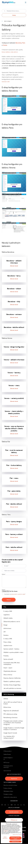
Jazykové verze (8, 645)
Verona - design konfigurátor (14, 347)
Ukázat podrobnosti (5, 837)
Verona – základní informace (14, 360)
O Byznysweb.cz (7, 751)
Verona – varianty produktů (14, 398)
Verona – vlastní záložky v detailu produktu (14, 412)
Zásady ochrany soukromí (17, 834)
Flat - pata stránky (14, 491)
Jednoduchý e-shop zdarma (10, 797)
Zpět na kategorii (7, 21)
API (5, 632)
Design (5, 625)
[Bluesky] (15, 805)
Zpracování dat (7, 770)
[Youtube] (11, 805)
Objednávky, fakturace (10, 671)
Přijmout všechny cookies (15, 838)
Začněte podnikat (14, 812)
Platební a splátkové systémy (12, 681)
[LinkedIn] (21, 805)
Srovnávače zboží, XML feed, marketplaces (12, 663)
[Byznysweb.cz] (8, 2)
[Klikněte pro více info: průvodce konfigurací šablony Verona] (14, 191)
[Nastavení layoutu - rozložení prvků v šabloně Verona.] (14, 218)
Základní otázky (8, 618)
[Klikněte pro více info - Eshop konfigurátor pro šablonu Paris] (14, 156)
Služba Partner (7, 754)
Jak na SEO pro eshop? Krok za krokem (13, 703)
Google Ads (6, 830)
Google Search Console (10, 733)
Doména (6, 635)
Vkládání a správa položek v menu (13, 652)
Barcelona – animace (14, 314)
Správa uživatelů (8, 659)
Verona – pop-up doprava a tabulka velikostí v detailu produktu (14, 428)
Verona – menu (14, 385)
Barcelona (19, 43)
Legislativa (7, 614)
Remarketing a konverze (10, 717)
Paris (23, 43)
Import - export (8, 668)
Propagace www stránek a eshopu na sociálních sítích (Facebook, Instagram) (13, 722)
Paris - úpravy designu (14, 521)
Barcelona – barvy (14, 276)
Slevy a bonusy (8, 674)
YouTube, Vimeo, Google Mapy (12, 685)
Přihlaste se (14, 820)
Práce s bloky (7, 642)
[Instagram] (5, 805)
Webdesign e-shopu (8, 791)
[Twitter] (8, 805)
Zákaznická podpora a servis (12, 621)
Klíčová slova (7, 707)
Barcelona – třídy (14, 301)
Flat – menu (14, 478)
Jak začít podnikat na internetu (12, 688)
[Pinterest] (18, 805)
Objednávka (14, 778)
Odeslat (9, 599)
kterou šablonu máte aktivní (10, 52)
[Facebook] (2, 805)
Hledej (14, 15)
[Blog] (24, 805)
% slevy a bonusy (8, 788)
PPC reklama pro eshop (10, 714)
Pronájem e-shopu (8, 794)
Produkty (6, 656)
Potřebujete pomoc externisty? (8, 766)
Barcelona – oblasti (14, 288)
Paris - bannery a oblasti (14, 534)
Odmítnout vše (15, 841)
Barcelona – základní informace (14, 262)
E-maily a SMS (8, 611)
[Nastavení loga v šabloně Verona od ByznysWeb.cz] (14, 201)
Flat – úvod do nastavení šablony (14, 451)
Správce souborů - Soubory (11, 649)
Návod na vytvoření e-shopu (10, 785)
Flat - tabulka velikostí (14, 504)
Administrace (7, 628)
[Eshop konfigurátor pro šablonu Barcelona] (14, 114)
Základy (6, 698)
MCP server (6, 762)
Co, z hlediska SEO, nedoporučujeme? (9, 737)
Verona (5, 45)
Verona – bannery (14, 372)
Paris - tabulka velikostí (14, 547)
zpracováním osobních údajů (18, 594)
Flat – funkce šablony (14, 465)
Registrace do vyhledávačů (11, 710)
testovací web (5, 81)
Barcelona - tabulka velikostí (14, 327)
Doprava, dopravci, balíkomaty (12, 678)
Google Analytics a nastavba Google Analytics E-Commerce (14, 728)
